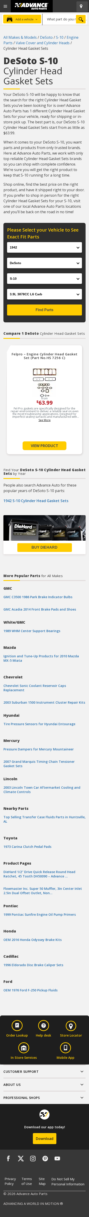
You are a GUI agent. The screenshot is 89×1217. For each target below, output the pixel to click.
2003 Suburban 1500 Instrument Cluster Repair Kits (44, 702)
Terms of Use (26, 1181)
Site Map (42, 1181)
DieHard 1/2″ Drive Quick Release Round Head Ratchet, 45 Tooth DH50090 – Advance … (39, 874)
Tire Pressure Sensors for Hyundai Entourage (39, 724)
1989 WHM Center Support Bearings (31, 631)
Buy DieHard (44, 547)
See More (45, 420)
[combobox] (64, 19)
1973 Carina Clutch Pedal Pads (27, 846)
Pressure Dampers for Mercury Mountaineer (38, 749)
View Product (44, 445)
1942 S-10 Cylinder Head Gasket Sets (35, 500)
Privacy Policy (10, 1181)
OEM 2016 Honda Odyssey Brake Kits (32, 940)
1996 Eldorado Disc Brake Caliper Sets (33, 965)
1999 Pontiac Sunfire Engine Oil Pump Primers (39, 914)
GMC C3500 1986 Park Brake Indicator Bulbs (37, 597)
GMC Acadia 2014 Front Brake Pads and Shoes (39, 609)
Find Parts (44, 310)
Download (44, 1138)
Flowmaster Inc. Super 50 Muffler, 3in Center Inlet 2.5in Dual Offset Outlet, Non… (42, 890)
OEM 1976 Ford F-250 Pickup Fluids (30, 990)
